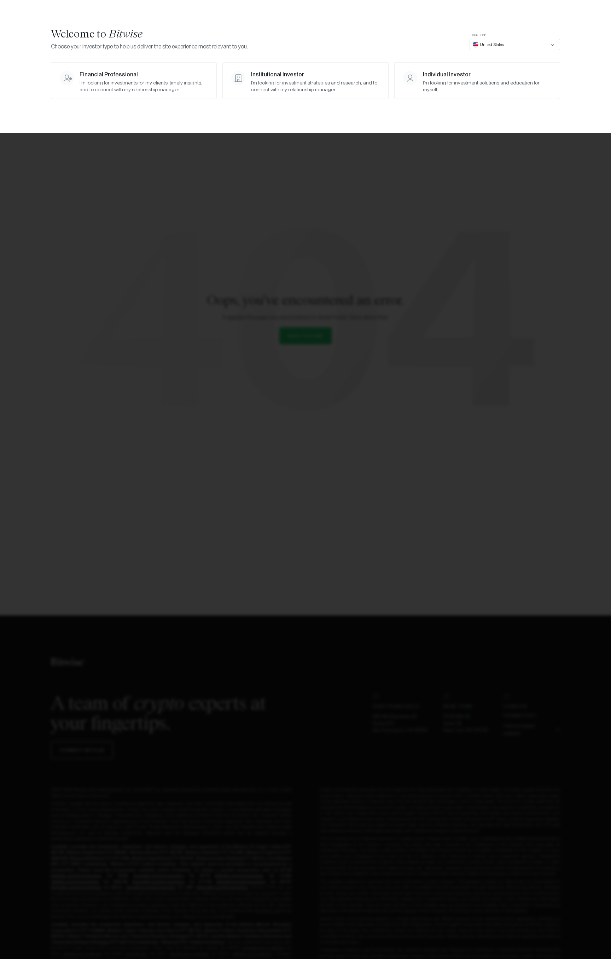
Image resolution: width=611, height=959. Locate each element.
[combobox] (515, 44)
